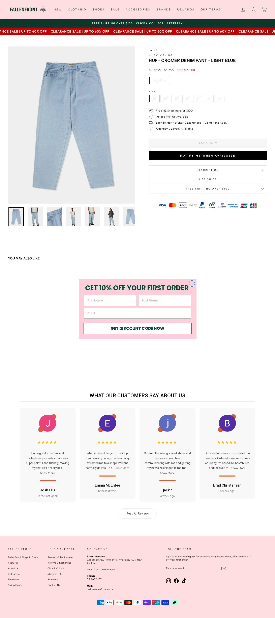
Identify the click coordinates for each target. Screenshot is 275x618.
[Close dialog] (192, 283)
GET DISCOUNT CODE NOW (137, 328)
